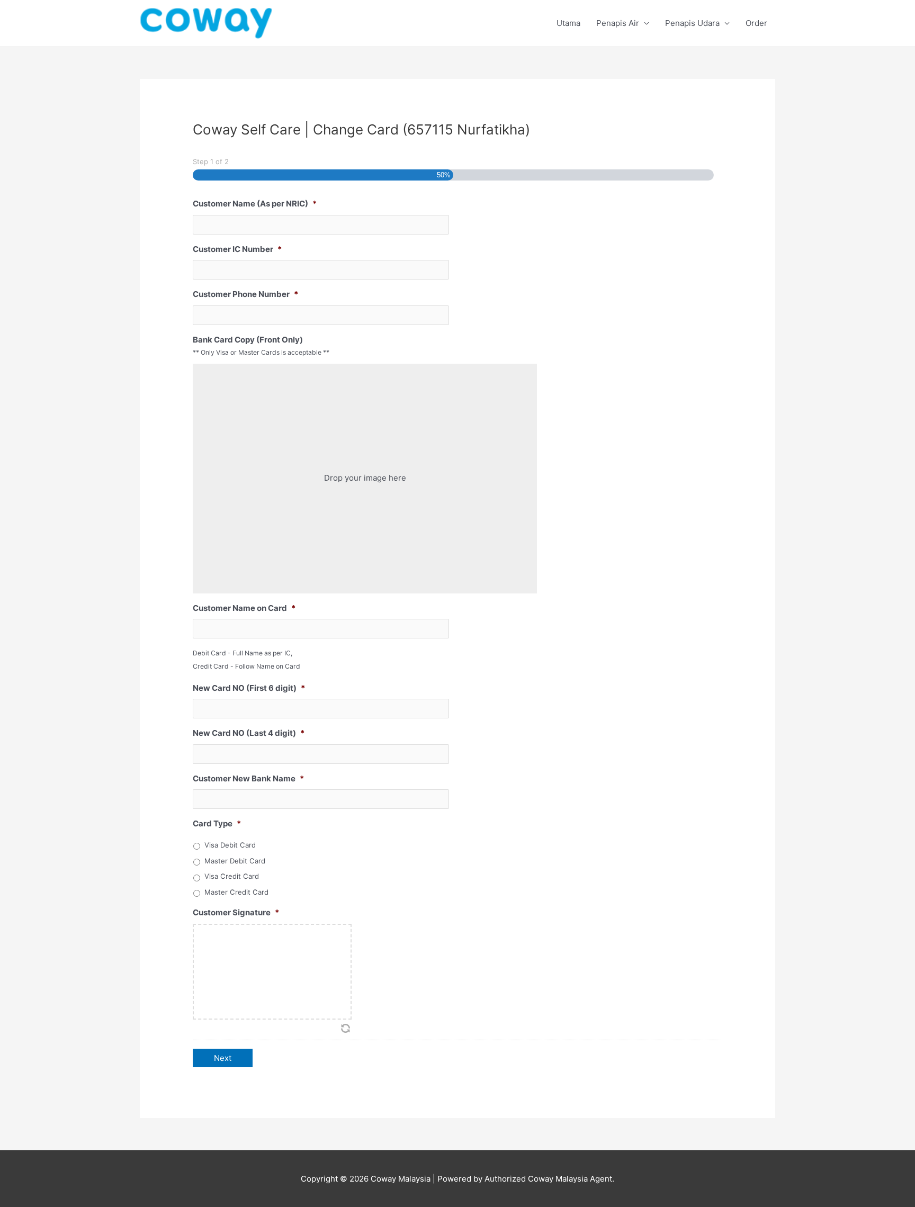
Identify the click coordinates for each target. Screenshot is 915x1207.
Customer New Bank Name (248, 778)
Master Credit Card (236, 892)
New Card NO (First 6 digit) (249, 688)
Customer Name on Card (244, 608)
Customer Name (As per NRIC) (255, 204)
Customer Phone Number (245, 294)
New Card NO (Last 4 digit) (248, 733)
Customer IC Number (237, 249)
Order (756, 23)
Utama (568, 23)
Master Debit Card (234, 861)
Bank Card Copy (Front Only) (248, 340)
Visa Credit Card (231, 876)
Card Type (217, 823)
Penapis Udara (692, 23)
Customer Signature (236, 912)
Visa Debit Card (230, 845)
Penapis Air (617, 23)
